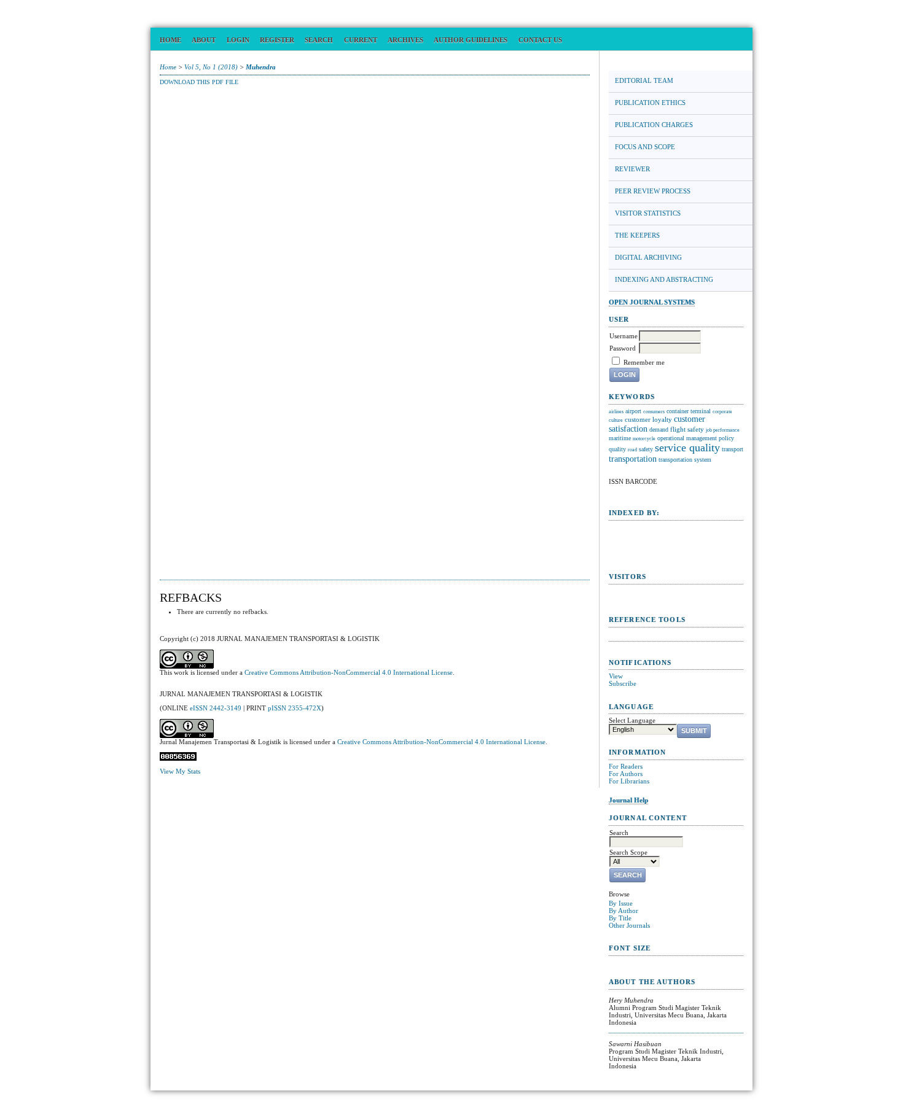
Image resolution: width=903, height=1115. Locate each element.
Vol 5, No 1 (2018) (211, 67)
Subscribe (622, 683)
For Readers (626, 766)
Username (623, 336)
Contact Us (540, 40)
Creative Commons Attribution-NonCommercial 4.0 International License (348, 672)
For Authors (626, 773)
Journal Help (628, 800)
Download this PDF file (199, 82)
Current (360, 40)
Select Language (632, 720)
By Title (620, 918)
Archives (405, 40)
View (616, 676)
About (204, 40)
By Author (623, 910)
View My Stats (180, 771)
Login (238, 40)
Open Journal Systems (652, 302)
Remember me (644, 362)
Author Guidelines (470, 40)
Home (170, 40)
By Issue (621, 903)
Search (319, 40)
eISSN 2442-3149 (215, 708)
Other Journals (629, 925)
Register (277, 40)
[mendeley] (676, 638)
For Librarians (629, 781)
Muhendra (261, 67)
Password (622, 348)
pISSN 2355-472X (294, 708)
